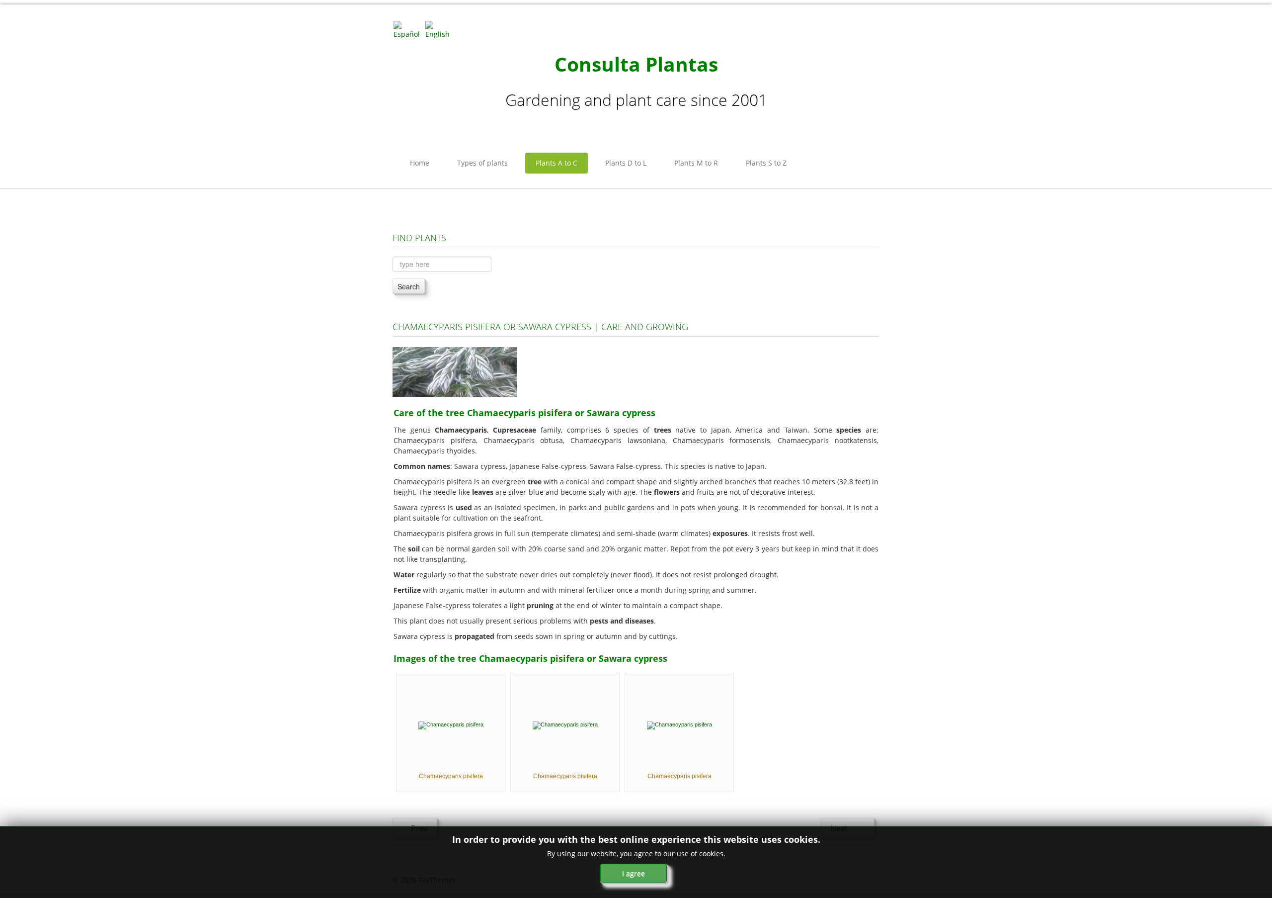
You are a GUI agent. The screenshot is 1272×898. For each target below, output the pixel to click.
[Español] (408, 29)
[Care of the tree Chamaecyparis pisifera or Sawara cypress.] (455, 371)
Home (419, 163)
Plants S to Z (766, 163)
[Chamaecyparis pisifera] (450, 725)
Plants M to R (696, 163)
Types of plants (482, 163)
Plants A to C (556, 163)
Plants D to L (625, 163)
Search (409, 286)
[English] (440, 29)
